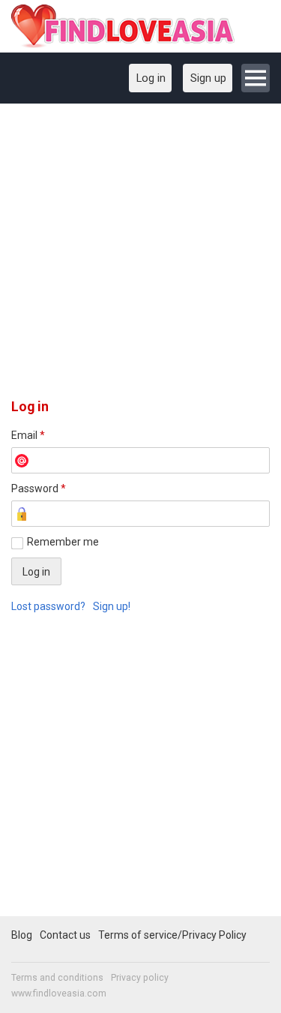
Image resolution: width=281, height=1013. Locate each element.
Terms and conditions (57, 977)
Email (28, 435)
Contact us (65, 935)
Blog (21, 935)
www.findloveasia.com (58, 993)
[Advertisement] (140, 256)
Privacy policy (140, 977)
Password (38, 488)
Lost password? (48, 606)
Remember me (63, 542)
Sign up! (111, 606)
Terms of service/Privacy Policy (172, 935)
